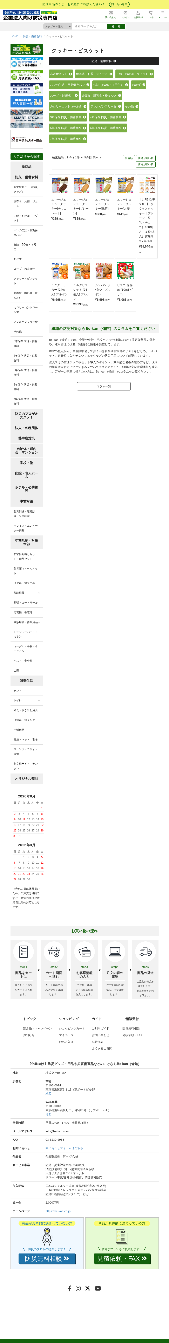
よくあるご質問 (102, 1048)
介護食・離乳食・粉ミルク (100, 95)
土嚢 (16, 670)
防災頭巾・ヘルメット (26, 571)
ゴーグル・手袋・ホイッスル (26, 648)
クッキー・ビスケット (26, 281)
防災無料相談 (131, 1028)
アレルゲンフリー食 (104, 106)
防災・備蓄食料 (32, 36)
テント (18, 690)
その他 (130, 106)
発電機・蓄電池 (23, 612)
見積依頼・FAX (132, 1035)
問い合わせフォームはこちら (64, 1148)
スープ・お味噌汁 (62, 95)
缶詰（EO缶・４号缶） (109, 84)
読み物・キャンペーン (37, 1028)
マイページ (66, 1035)
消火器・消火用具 (24, 583)
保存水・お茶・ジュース (92, 73)
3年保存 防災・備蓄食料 (66, 117)
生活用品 (19, 729)
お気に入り (66, 1042)
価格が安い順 (145, 164)
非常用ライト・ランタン (26, 766)
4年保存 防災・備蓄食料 (106, 117)
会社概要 (97, 1042)
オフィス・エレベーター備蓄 (26, 528)
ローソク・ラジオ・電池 (26, 751)
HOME (15, 36)
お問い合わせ (100, 1035)
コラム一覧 (103, 386)
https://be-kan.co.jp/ (58, 1211)
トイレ (18, 700)
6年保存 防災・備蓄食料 (106, 128)
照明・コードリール (26, 602)
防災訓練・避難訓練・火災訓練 (24, 514)
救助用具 (19, 592)
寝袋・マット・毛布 (26, 739)
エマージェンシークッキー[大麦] (124, 204)
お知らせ (29, 1035)
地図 (48, 1093)
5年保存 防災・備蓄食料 (66, 128)
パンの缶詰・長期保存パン (68, 84)
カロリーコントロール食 (66, 106)
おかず (137, 84)
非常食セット (59, 73)
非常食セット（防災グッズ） (26, 189)
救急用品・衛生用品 (26, 622)
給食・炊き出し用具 (26, 710)
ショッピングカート (72, 1028)
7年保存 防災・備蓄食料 (66, 138)
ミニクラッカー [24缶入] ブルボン (59, 289)
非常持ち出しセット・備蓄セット (24, 556)
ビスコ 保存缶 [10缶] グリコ (125, 289)
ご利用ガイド (100, 1028)
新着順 (129, 158)
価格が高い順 (145, 158)
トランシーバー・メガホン (26, 634)
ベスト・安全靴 (23, 660)
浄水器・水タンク (24, 720)
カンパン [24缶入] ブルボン (102, 289)
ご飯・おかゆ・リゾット (133, 73)
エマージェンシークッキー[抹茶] (102, 204)
